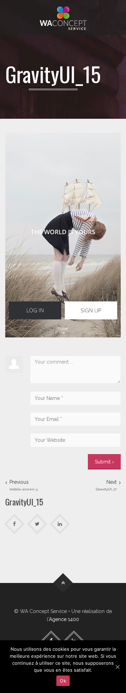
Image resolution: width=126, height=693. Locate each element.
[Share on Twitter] (37, 524)
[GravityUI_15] (63, 235)
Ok (63, 681)
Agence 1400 (64, 619)
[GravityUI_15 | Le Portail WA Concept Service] (63, 17)
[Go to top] (63, 583)
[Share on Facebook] (14, 524)
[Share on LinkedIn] (60, 524)
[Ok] (117, 666)
